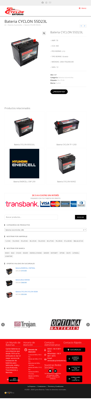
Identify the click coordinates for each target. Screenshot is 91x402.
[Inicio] (5, 25)
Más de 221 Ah (78, 241)
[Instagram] (55, 371)
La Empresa (31, 386)
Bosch (7, 253)
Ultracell (76, 253)
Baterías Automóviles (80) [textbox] (45, 230)
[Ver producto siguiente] (84, 26)
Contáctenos (41, 386)
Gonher (46, 253)
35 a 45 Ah (24, 241)
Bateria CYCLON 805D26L (24, 144)
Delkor (25, 253)
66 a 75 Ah (60, 80)
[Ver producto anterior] (81, 26)
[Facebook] (50, 371)
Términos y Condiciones (56, 386)
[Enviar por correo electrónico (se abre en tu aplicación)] (49, 2)
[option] (25, 324)
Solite (68, 253)
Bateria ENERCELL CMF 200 (24, 181)
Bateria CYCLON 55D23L (33, 25)
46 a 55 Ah (33, 241)
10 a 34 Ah (15, 241)
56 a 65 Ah (41, 241)
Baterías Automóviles (65, 77)
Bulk (12, 253)
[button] (44, 33)
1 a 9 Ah (7, 241)
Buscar (80, 217)
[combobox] (45, 229)
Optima (62, 253)
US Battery (8, 256)
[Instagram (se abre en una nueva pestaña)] (45, 3)
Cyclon (58, 83)
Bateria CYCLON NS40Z (66, 181)
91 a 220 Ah (68, 241)
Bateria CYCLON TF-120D (67, 144)
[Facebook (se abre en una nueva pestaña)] (42, 3)
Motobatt (54, 253)
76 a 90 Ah (59, 241)
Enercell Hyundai (36, 253)
